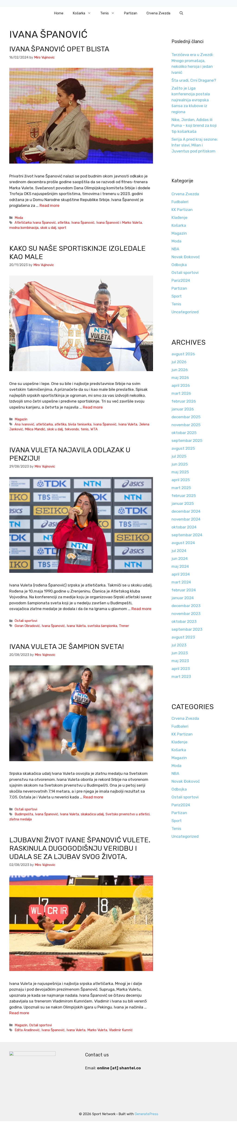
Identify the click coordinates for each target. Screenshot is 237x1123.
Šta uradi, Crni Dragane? (194, 80)
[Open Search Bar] (181, 13)
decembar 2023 (186, 605)
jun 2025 (180, 464)
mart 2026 (181, 393)
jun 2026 (180, 369)
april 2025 (181, 480)
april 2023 (181, 668)
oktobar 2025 (184, 432)
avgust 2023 (183, 637)
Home (58, 13)
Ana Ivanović (24, 424)
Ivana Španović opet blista (59, 49)
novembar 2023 (186, 613)
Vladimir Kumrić (121, 1030)
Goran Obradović (27, 626)
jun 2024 (180, 558)
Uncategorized (185, 312)
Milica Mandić (35, 429)
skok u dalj (48, 228)
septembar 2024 (187, 535)
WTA (94, 429)
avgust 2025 (183, 448)
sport (62, 228)
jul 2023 (179, 645)
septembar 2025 (187, 440)
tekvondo (72, 429)
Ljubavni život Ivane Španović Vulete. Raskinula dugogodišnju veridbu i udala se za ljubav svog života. (79, 848)
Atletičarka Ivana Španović (35, 222)
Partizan (130, 13)
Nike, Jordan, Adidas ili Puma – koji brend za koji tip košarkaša (194, 125)
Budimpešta (24, 814)
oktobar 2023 (184, 621)
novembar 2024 (186, 519)
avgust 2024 (183, 542)
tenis (85, 429)
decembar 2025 (186, 417)
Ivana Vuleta (127, 424)
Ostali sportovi (26, 621)
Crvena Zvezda (158, 13)
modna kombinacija (23, 228)
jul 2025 (179, 456)
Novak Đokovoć (186, 256)
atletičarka (44, 424)
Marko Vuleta (97, 1030)
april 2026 (181, 385)
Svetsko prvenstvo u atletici (128, 814)
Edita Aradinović (27, 1030)
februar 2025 (184, 495)
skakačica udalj (92, 814)
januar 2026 (183, 409)
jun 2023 (180, 653)
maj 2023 (180, 660)
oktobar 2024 (184, 527)
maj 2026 (180, 377)
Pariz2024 (181, 280)
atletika (63, 222)
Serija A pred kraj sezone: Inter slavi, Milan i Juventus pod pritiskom (195, 145)
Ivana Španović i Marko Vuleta (119, 222)
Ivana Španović (82, 222)
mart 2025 (181, 487)
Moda (19, 218)
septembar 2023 (187, 629)
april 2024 (181, 574)
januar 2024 (183, 598)
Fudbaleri (180, 201)
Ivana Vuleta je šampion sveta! (66, 646)
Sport (177, 296)
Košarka (79, 13)
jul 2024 (179, 550)
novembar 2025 (186, 424)
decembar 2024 (186, 511)
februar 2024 (184, 590)
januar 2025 (183, 503)
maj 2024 (180, 566)
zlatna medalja (20, 819)
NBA (175, 249)
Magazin (21, 419)
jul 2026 (179, 362)
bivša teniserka (79, 424)
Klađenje (179, 217)
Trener (124, 626)
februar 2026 (184, 401)
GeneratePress (146, 1114)
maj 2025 (180, 472)
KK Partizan (182, 209)
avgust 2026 (183, 354)
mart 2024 (181, 582)
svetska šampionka (102, 626)
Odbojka (179, 264)
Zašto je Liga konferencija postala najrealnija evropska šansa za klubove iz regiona (191, 100)
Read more (49, 205)
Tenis (104, 13)
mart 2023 (181, 676)
